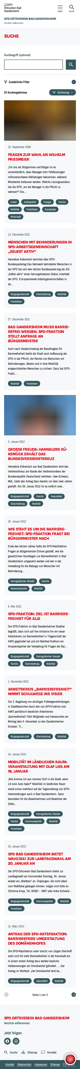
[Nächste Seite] (73, 994)
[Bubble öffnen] (70, 1059)
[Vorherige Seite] (6, 994)
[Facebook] (7, 1041)
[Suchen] (71, 65)
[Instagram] (16, 1041)
